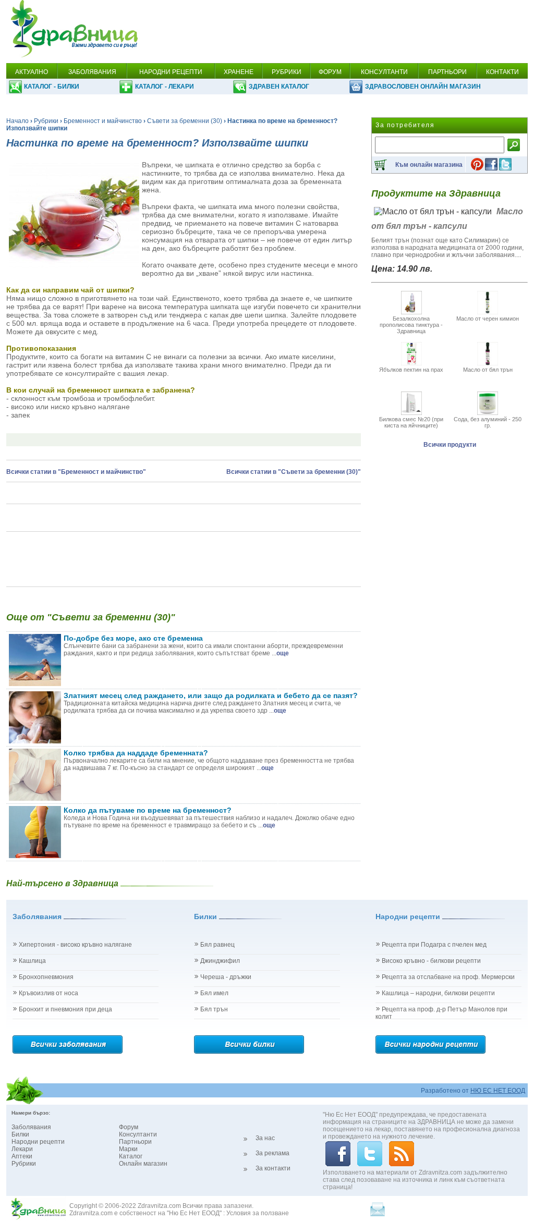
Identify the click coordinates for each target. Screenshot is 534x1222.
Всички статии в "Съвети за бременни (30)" (293, 471)
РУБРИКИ (286, 72)
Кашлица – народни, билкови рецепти (438, 993)
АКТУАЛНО (31, 72)
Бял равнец (217, 944)
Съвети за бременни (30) (184, 121)
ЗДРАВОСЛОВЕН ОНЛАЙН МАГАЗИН (423, 86)
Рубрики (46, 121)
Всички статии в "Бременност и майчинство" (76, 471)
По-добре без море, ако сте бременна (133, 638)
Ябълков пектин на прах (411, 369)
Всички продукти (449, 444)
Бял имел (214, 993)
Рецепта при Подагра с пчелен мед (434, 944)
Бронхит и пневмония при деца (65, 1009)
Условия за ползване (257, 1213)
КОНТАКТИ (502, 72)
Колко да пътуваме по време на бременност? (148, 810)
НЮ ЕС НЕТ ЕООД (497, 1090)
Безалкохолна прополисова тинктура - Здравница (411, 324)
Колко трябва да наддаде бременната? (136, 753)
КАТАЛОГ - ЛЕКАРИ (164, 86)
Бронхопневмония (46, 977)
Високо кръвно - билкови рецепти (431, 960)
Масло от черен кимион (487, 318)
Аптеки (21, 1156)
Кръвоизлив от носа (48, 993)
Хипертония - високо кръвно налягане (75, 944)
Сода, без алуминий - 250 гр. (487, 422)
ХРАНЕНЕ (238, 72)
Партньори (135, 1141)
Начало (17, 121)
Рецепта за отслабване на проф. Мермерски (448, 977)
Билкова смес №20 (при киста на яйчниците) (411, 422)
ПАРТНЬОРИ (447, 72)
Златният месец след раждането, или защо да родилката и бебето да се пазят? (211, 695)
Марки (128, 1149)
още (282, 653)
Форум (128, 1127)
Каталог (130, 1156)
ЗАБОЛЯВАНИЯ (92, 72)
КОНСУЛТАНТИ (384, 72)
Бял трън (214, 1009)
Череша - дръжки (225, 977)
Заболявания (31, 1127)
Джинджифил (220, 960)
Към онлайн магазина (429, 164)
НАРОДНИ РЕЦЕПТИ (170, 72)
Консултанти (138, 1134)
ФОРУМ (330, 72)
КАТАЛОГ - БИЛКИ (51, 86)
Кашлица (32, 960)
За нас (265, 1138)
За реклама (272, 1153)
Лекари (22, 1149)
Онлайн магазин (143, 1163)
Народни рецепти (38, 1141)
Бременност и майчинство (103, 121)
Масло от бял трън (488, 369)
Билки (20, 1134)
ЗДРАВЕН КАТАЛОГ (279, 86)
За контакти (273, 1168)
